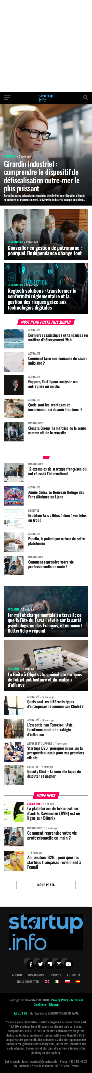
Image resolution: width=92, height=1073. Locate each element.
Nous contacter (28, 981)
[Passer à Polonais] (67, 981)
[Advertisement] (46, 46)
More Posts (46, 884)
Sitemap (54, 1004)
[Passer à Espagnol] (78, 981)
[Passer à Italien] (57, 981)
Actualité (73, 975)
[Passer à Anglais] (47, 981)
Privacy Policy (60, 1000)
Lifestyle (55, 975)
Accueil (17, 975)
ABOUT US (21, 1013)
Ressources (36, 975)
